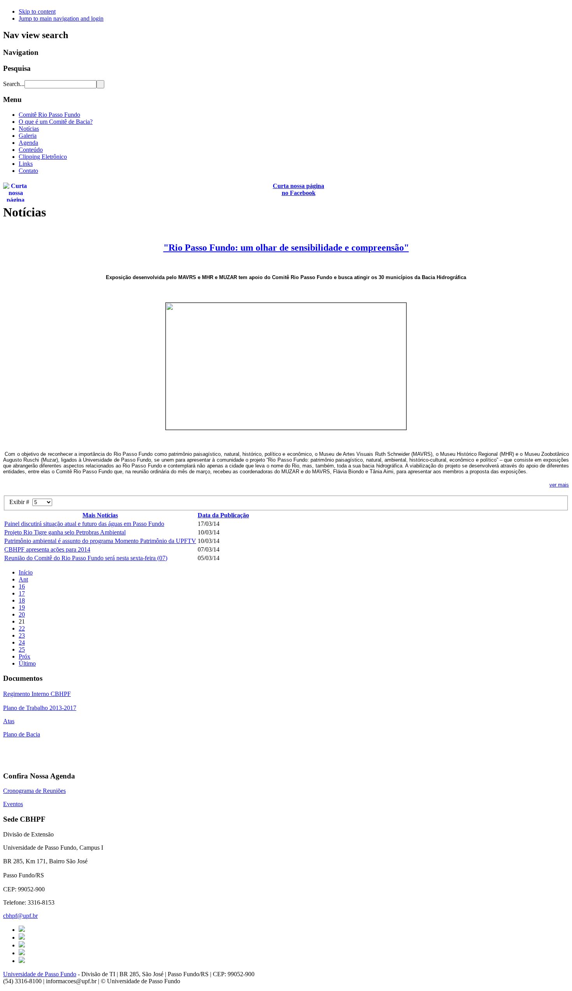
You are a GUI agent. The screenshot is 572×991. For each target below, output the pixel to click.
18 (22, 600)
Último (27, 663)
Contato (28, 170)
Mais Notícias (100, 515)
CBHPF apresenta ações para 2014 (47, 549)
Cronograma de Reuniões (34, 790)
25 (22, 649)
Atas (8, 721)
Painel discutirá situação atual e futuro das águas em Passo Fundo (84, 523)
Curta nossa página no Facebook (298, 189)
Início (26, 572)
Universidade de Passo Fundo (39, 974)
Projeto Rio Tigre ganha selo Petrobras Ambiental (65, 532)
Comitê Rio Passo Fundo (49, 114)
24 (22, 642)
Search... (14, 84)
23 (22, 635)
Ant (23, 579)
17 (22, 593)
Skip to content (37, 11)
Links (26, 163)
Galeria (28, 135)
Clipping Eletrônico (43, 156)
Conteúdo (31, 149)
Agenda (28, 142)
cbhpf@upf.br (20, 915)
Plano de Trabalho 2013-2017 (39, 708)
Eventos (13, 804)
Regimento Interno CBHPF (37, 694)
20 (22, 614)
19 (22, 607)
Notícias (29, 128)
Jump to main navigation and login (61, 18)
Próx (24, 656)
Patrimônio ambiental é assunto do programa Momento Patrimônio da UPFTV (100, 541)
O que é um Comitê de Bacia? (56, 121)
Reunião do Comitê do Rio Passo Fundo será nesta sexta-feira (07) (85, 558)
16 (22, 586)
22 (22, 628)
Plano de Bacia (21, 734)
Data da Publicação (223, 515)
